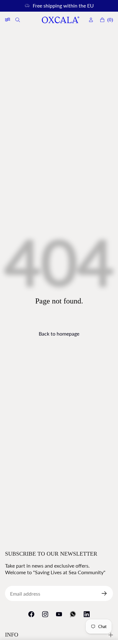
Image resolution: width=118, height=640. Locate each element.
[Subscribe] (106, 593)
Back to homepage (59, 334)
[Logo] (60, 20)
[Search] (18, 19)
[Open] (8, 20)
